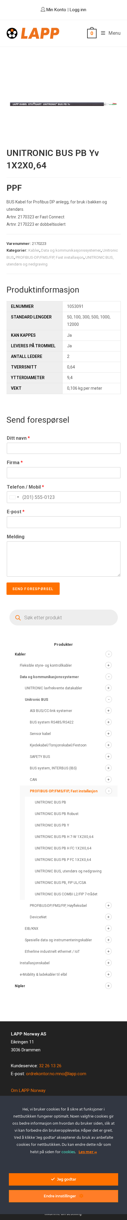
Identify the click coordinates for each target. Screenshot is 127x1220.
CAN (33, 780)
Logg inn (78, 9)
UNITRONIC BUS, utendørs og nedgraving (68, 871)
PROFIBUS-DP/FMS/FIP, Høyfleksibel (58, 906)
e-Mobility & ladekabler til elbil (43, 974)
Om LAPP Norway (28, 1090)
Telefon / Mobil (25, 487)
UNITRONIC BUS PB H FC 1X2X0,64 (63, 848)
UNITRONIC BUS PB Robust (57, 814)
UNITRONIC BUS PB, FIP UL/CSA (60, 883)
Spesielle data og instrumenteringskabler (58, 940)
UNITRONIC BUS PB (50, 802)
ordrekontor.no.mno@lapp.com (56, 1073)
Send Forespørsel (33, 589)
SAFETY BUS (40, 757)
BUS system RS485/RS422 (52, 722)
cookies (68, 1152)
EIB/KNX (31, 929)
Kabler (33, 250)
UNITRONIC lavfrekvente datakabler (53, 688)
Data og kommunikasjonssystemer (71, 250)
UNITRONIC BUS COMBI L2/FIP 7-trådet (66, 894)
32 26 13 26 (50, 1065)
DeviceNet (38, 917)
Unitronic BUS (36, 700)
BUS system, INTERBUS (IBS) (53, 768)
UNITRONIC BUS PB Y (52, 825)
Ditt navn (18, 438)
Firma (15, 462)
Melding (16, 537)
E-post (16, 511)
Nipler (20, 986)
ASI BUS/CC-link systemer (51, 711)
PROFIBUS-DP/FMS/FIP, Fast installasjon (50, 257)
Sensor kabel (40, 734)
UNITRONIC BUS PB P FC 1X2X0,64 (63, 860)
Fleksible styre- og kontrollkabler (46, 665)
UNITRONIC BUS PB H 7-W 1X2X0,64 (64, 837)
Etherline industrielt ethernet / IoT (52, 952)
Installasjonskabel (35, 963)
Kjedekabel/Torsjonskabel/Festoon (58, 745)
